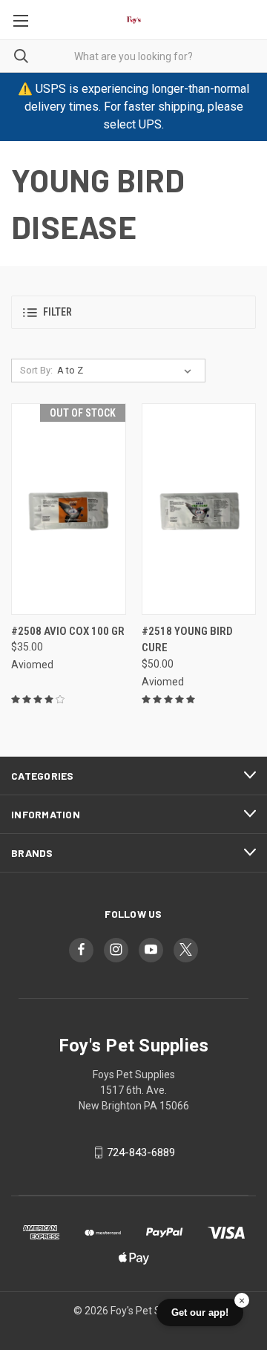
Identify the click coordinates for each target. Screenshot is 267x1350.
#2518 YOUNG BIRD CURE (187, 640)
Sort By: (36, 370)
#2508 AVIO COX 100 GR (68, 631)
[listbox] (127, 370)
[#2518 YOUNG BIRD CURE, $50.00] (199, 509)
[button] (133, 312)
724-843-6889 (141, 1152)
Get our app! (199, 1312)
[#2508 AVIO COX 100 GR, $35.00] (68, 509)
